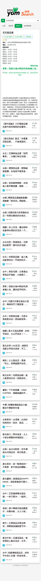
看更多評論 (34, 66)
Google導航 (19, 37)
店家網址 (28, 37)
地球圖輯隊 (27, 26)
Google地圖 (8, 37)
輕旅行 (18, 26)
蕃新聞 (11, 26)
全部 (4, 26)
